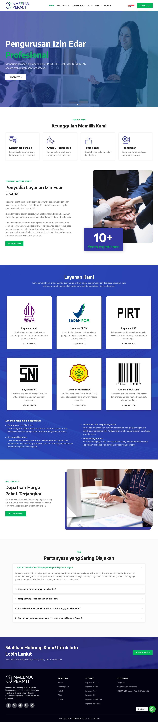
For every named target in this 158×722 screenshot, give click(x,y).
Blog (60, 695)
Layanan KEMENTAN (93, 699)
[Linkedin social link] (26, 705)
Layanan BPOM (91, 687)
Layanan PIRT (91, 691)
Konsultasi (145, 5)
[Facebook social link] (8, 705)
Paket (60, 691)
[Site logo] (17, 5)
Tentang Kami (63, 687)
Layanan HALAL (91, 682)
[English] (129, 5)
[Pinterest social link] (20, 705)
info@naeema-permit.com (127, 687)
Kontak (61, 699)
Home (60, 682)
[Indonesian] (133, 5)
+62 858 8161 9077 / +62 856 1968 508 (133, 691)
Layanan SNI (90, 695)
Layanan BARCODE (93, 704)
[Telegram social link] (32, 705)
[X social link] (14, 705)
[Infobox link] (22, 147)
